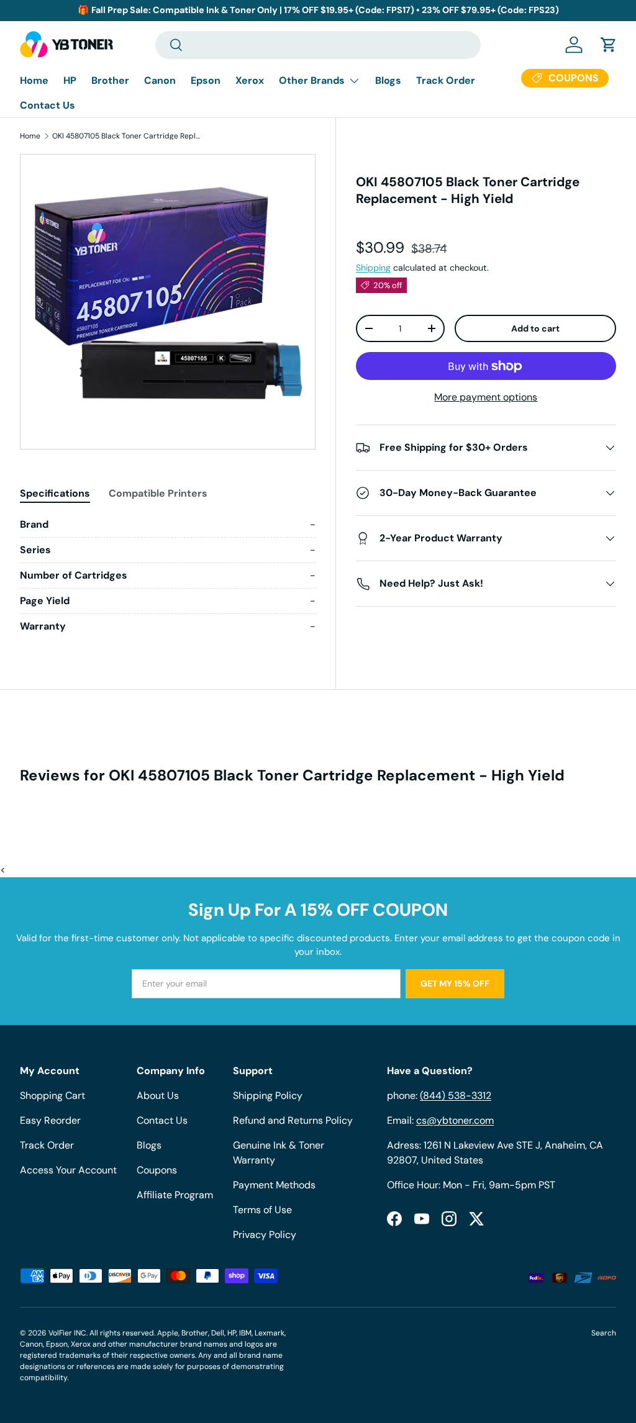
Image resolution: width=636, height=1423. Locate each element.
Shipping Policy (267, 1095)
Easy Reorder (50, 1120)
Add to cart (535, 328)
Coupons (157, 1170)
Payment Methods (274, 1184)
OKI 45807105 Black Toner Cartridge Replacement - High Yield (126, 136)
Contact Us (47, 105)
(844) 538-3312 (455, 1095)
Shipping (373, 267)
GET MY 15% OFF (454, 983)
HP (69, 80)
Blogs (388, 80)
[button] (608, 44)
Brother (110, 80)
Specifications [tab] (55, 493)
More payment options (485, 397)
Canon (160, 80)
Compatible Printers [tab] (158, 493)
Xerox (249, 80)
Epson (205, 80)
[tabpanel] (168, 575)
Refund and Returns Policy (293, 1120)
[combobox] (318, 45)
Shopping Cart (52, 1095)
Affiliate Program (175, 1194)
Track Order (445, 80)
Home (34, 80)
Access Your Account (68, 1170)
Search (603, 1333)
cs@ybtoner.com (455, 1120)
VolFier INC (67, 1333)
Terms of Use (262, 1209)
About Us (158, 1095)
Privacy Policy (264, 1234)
